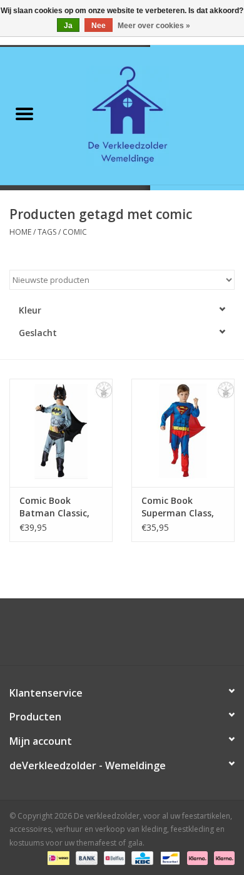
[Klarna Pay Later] (222, 857)
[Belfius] (113, 857)
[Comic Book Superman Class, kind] (183, 433)
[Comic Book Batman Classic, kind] (61, 433)
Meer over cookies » (154, 25)
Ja (68, 25)
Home (20, 232)
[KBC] (141, 857)
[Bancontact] (169, 857)
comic (75, 232)
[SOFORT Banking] (196, 857)
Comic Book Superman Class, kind (177, 506)
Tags (47, 232)
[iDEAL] (57, 857)
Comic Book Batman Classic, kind (54, 506)
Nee (98, 25)
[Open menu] (24, 113)
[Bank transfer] (85, 857)
